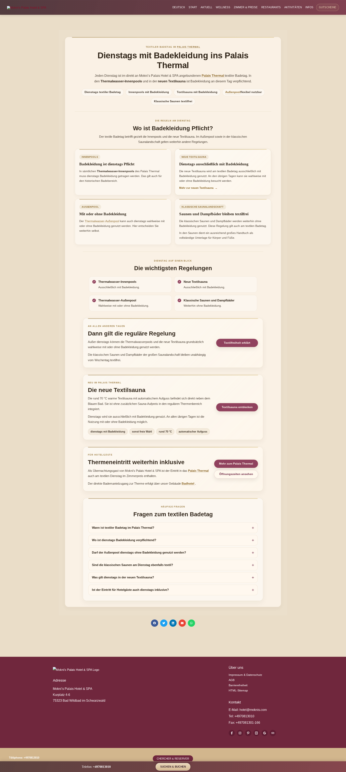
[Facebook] (232, 733)
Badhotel (188, 483)
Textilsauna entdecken (237, 407)
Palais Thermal (188, 47)
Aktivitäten (293, 7)
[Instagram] (240, 733)
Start (193, 7)
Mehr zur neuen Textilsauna (198, 187)
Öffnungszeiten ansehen (236, 474)
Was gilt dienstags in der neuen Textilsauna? (123, 577)
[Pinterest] (248, 733)
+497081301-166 (247, 722)
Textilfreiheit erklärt (237, 342)
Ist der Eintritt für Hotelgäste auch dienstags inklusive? (130, 589)
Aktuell (206, 7)
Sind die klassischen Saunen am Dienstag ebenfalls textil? (132, 565)
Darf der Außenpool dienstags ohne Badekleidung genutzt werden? (139, 552)
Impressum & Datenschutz (245, 674)
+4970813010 (244, 716)
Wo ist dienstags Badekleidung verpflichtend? (124, 540)
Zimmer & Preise (246, 7)
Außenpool (232, 92)
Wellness (223, 7)
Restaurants (271, 7)
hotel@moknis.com (253, 709)
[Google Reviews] (265, 733)
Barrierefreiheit (238, 685)
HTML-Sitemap (238, 690)
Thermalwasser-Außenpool (102, 221)
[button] (154, 623)
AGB (231, 680)
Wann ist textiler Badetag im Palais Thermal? (123, 527)
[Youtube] (256, 733)
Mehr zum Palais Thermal (236, 463)
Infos (309, 7)
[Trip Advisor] (273, 733)
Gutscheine (327, 7)
